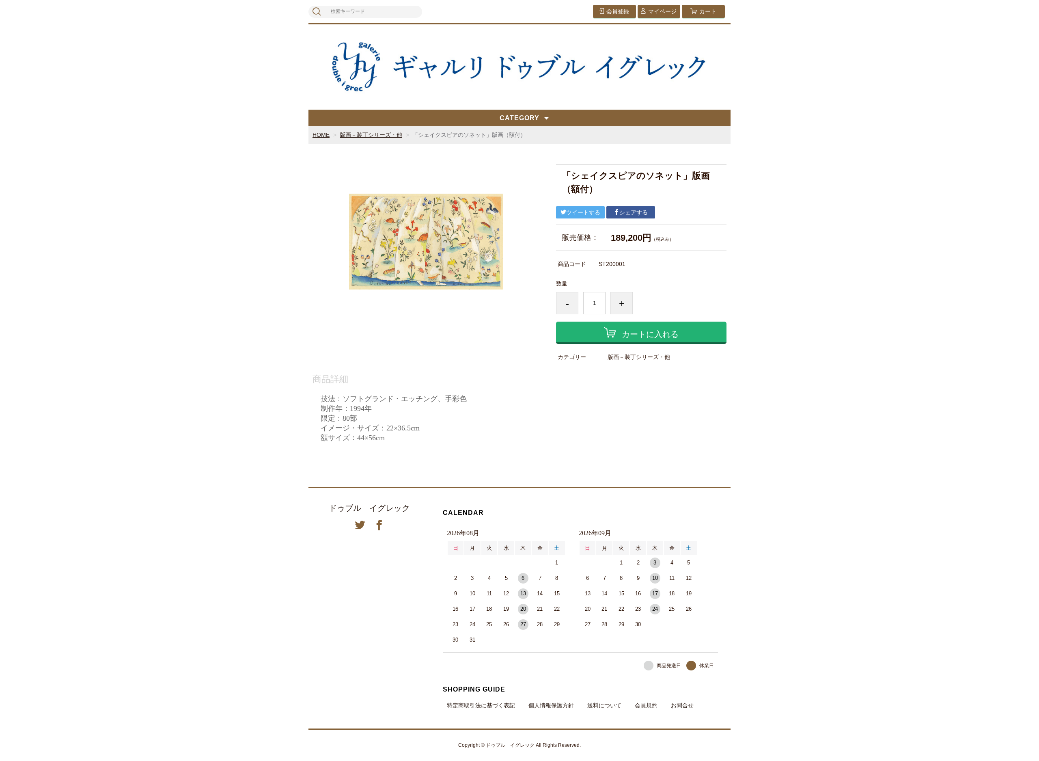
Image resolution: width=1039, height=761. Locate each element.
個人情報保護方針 (551, 705)
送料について (604, 705)
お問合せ (682, 705)
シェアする (633, 212)
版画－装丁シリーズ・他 (371, 135)
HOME (321, 135)
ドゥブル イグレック (369, 508)
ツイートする (583, 212)
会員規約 (646, 705)
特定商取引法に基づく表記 (481, 705)
